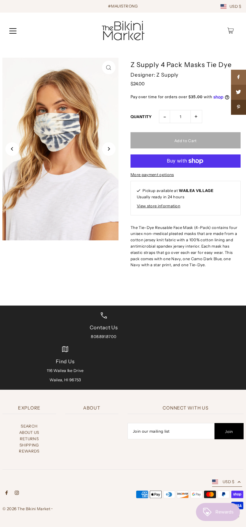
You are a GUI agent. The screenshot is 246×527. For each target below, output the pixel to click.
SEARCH (29, 426)
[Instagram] (17, 493)
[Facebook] (6, 493)
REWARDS (29, 451)
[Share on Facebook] (238, 77)
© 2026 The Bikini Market (26, 508)
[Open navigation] (12, 30)
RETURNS (29, 438)
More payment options (152, 174)
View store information (158, 205)
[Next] (109, 149)
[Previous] (12, 149)
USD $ (236, 6)
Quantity (141, 116)
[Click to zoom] (109, 67)
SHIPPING (29, 445)
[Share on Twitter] (238, 92)
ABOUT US (29, 432)
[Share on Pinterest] (238, 107)
